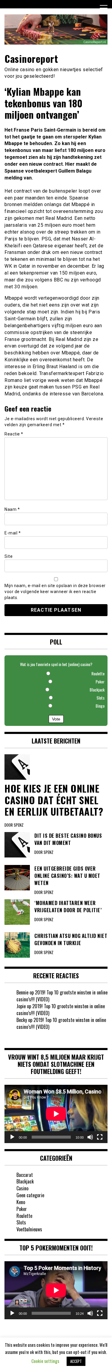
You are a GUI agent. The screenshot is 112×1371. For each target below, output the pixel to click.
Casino (22, 1188)
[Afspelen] (12, 1137)
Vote (56, 719)
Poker (21, 1208)
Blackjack (25, 1181)
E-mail (12, 533)
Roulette (24, 1215)
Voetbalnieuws (29, 1229)
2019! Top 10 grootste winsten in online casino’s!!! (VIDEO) (62, 996)
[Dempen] (90, 1137)
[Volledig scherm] (100, 1137)
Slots (21, 1222)
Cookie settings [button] (45, 1361)
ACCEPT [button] (76, 1361)
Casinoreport (31, 58)
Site (8, 556)
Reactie (13, 434)
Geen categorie (30, 1195)
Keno (20, 1202)
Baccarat (24, 1174)
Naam (12, 509)
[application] (56, 1114)
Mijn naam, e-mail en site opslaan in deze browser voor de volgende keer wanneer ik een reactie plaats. (55, 591)
